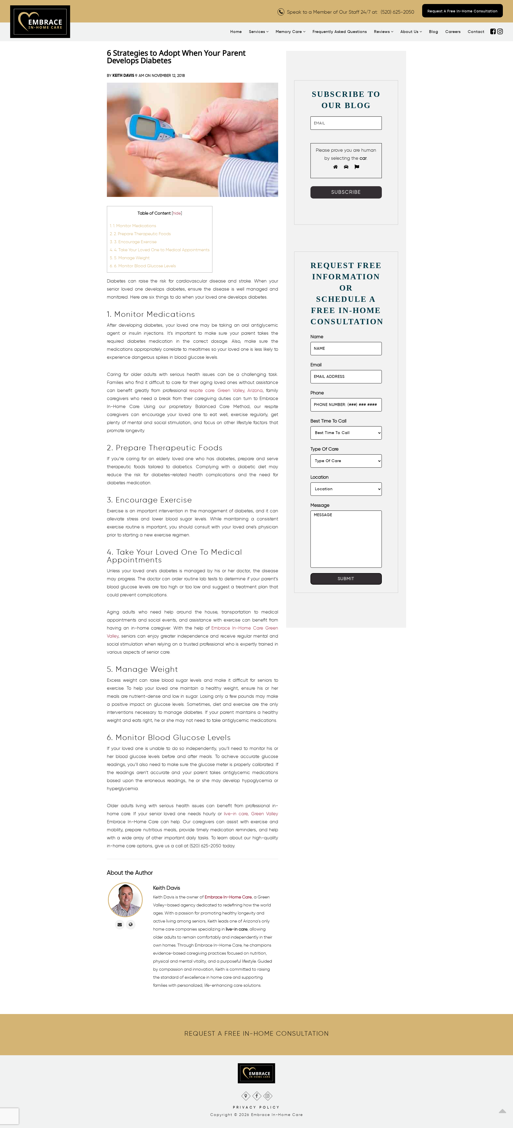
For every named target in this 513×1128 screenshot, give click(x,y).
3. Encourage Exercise (133, 241)
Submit (346, 578)
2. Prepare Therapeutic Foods (140, 233)
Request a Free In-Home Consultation (463, 11)
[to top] (502, 1109)
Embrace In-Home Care (228, 897)
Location (319, 477)
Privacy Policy (256, 1107)
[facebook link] (493, 32)
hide (177, 213)
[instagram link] (500, 32)
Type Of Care (324, 449)
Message (319, 505)
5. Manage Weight (130, 257)
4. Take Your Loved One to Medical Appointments (159, 249)
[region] (256, 1033)
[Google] (245, 1094)
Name (316, 336)
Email (315, 364)
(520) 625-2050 (397, 12)
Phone (317, 392)
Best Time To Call (328, 421)
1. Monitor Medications (133, 225)
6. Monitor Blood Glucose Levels (143, 265)
